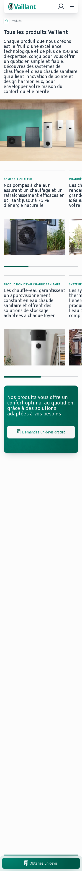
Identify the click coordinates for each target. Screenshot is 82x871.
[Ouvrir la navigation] (71, 6)
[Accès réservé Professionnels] (61, 6)
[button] (34, 212)
